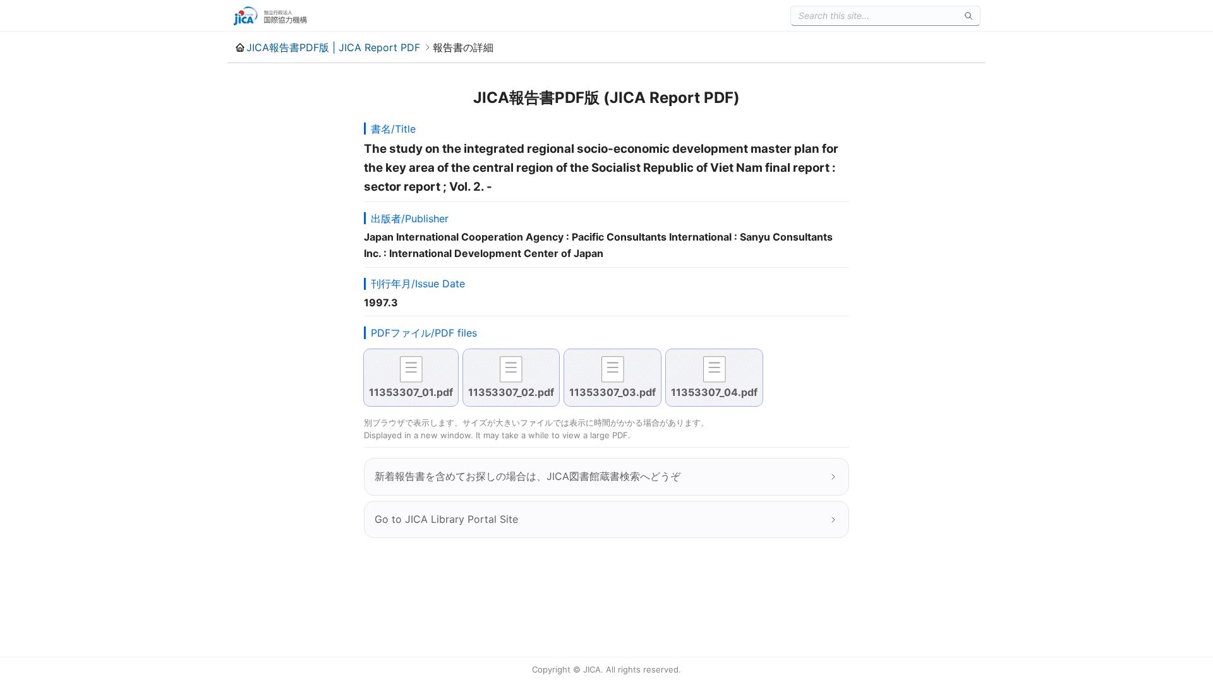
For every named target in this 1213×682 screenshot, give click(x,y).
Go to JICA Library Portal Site (446, 519)
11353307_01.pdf (411, 392)
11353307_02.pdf (511, 392)
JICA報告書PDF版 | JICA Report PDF (333, 47)
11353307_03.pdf (612, 392)
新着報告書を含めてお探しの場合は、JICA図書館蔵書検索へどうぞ (527, 476)
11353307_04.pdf (714, 392)
